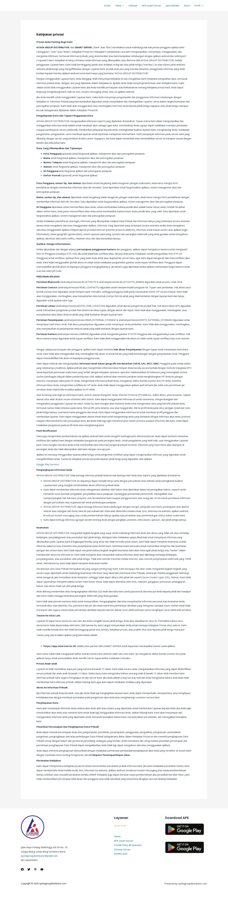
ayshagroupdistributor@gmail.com (39, 855)
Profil (197, 5)
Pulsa (118, 5)
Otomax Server (122, 849)
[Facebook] (22, 869)
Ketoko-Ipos (120, 853)
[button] (122, 5)
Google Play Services (47, 464)
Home (107, 5)
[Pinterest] (35, 869)
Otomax (133, 5)
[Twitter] (28, 869)
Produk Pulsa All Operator (128, 845)
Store (187, 5)
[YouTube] (41, 869)
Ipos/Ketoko (172, 5)
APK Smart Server (151, 5)
